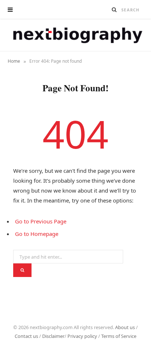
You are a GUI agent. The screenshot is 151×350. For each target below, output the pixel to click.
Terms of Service (118, 336)
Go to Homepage (36, 233)
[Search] (114, 9)
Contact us (26, 336)
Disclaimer (53, 336)
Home (14, 61)
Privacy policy (82, 336)
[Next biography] (76, 35)
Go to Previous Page (40, 221)
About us (125, 327)
